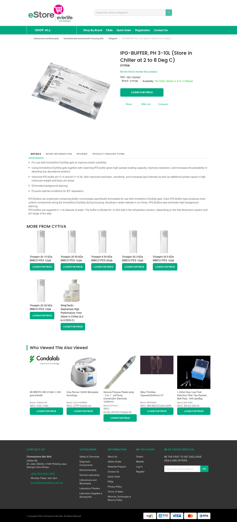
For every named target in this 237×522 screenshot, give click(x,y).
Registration (142, 30)
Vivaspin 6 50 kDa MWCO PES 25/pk (102, 258)
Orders (139, 456)
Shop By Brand (92, 30)
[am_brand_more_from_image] (41, 252)
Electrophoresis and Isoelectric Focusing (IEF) (84, 38)
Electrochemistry (87, 470)
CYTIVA (125, 65)
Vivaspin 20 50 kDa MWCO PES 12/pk (72, 258)
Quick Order (124, 30)
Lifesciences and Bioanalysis (46, 38)
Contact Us (161, 30)
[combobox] (133, 12)
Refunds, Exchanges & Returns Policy (119, 498)
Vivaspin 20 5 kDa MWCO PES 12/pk (163, 258)
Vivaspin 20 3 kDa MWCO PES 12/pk (132, 258)
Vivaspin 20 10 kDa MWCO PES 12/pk (41, 258)
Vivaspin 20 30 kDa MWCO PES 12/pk (41, 307)
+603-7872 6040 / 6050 (43, 473)
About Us (112, 456)
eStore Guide (114, 461)
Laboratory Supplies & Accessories (90, 495)
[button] (143, 104)
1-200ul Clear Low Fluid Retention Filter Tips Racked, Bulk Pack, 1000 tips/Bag (192, 395)
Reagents (113, 38)
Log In (139, 466)
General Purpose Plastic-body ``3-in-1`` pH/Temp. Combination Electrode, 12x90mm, (119, 397)
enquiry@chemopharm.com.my (47, 482)
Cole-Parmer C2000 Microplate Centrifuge (82, 394)
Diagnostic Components (86, 463)
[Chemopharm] (50, 13)
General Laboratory (89, 475)
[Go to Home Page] (28, 38)
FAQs (109, 30)
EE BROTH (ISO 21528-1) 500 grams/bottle (45, 394)
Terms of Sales (115, 491)
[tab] (36, 154)
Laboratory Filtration (89, 488)
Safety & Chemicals (89, 456)
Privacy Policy (115, 486)
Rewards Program (117, 466)
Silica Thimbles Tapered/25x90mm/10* (152, 394)
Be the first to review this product (138, 71)
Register (140, 471)
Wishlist (140, 461)
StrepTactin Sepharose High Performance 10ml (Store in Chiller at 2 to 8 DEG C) (72, 312)
